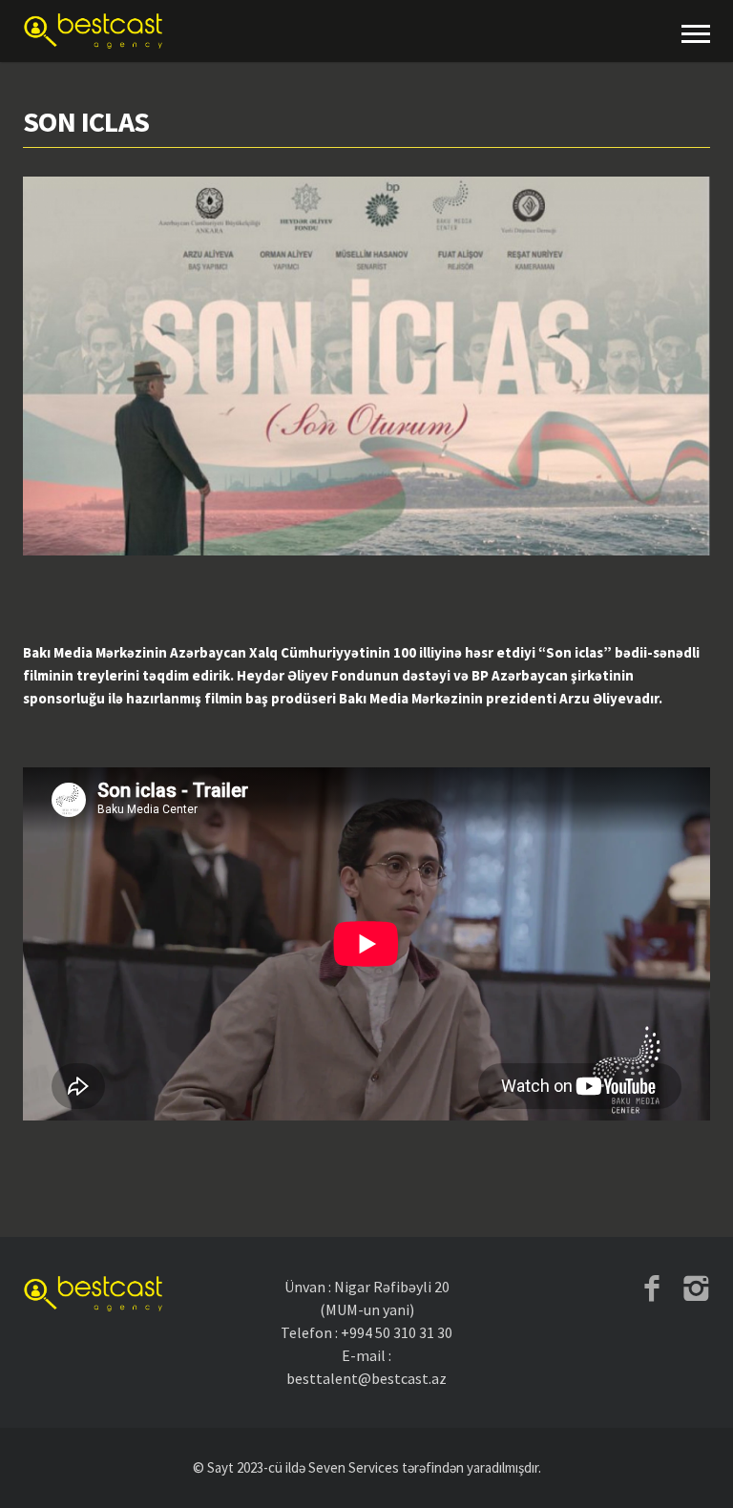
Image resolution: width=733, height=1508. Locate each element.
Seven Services (353, 1467)
